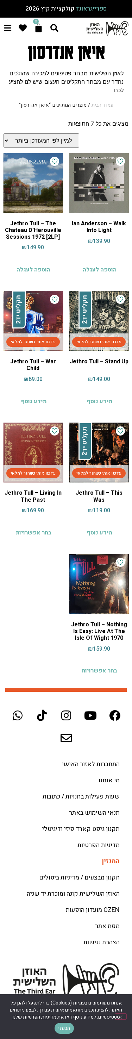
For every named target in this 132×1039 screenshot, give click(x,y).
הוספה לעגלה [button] (100, 269)
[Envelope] (66, 738)
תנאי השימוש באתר (94, 813)
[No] (121, 1016)
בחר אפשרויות (33, 532)
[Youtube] (90, 715)
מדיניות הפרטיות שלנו (34, 1017)
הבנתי (64, 1028)
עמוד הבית (102, 105)
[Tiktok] (42, 715)
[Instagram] (66, 715)
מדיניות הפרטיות (98, 845)
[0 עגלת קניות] (38, 28)
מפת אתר (107, 926)
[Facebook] (114, 715)
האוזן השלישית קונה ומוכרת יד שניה (73, 894)
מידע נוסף (99, 401)
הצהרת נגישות (101, 942)
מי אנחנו (109, 780)
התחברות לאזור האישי (91, 764)
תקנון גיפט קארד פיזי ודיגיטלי (81, 829)
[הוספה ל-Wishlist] (120, 161)
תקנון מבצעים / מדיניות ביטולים (79, 877)
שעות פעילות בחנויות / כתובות (81, 796)
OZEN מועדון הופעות (93, 910)
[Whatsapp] (17, 715)
